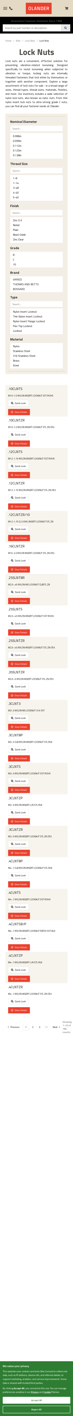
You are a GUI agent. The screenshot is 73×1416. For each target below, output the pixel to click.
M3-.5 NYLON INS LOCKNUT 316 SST (26, 710)
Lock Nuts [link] (44, 40)
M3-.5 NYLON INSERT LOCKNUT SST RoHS (29, 773)
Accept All (36, 1400)
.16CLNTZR (16, 546)
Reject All (36, 1409)
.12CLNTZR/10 (19, 514)
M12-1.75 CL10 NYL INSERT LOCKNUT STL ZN (30, 521)
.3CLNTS (14, 766)
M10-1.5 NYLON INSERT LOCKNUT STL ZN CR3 (31, 427)
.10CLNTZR (16, 420)
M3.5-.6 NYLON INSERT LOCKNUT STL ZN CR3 (30, 679)
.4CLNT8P (15, 861)
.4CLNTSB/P (17, 924)
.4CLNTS (14, 892)
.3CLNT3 (14, 703)
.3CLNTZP (15, 798)
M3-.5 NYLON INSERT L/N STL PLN (25, 805)
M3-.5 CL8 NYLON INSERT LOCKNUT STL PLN (30, 742)
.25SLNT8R (16, 577)
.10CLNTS (15, 388)
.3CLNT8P (15, 735)
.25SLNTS (15, 609)
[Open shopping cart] (68, 8)
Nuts (18, 40)
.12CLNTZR (16, 483)
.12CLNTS (15, 451)
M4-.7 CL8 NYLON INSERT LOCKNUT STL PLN (30, 868)
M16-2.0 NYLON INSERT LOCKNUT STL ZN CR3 (31, 553)
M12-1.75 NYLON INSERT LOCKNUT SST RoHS (31, 458)
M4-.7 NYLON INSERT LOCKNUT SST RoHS (29, 899)
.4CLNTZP (15, 955)
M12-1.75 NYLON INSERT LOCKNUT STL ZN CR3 (32, 490)
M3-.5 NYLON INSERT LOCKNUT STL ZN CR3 (30, 836)
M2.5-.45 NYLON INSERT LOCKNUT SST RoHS (31, 616)
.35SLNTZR (16, 672)
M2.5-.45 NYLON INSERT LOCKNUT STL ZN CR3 (31, 647)
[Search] (65, 27)
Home (8, 40)
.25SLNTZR (16, 640)
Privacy (35, 1392)
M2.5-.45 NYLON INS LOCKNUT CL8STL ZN (29, 584)
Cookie (47, 1392)
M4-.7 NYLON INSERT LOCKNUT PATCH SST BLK (31, 931)
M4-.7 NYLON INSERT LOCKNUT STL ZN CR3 (30, 994)
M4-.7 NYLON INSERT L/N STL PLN (25, 962)
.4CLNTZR (15, 987)
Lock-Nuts (30, 40)
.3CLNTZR (15, 829)
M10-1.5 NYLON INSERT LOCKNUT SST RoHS (30, 395)
